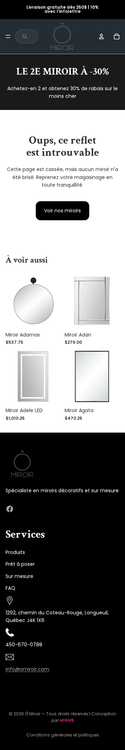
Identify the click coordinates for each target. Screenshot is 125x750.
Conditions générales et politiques (62, 735)
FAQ (10, 588)
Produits (15, 552)
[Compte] (101, 36)
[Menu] (8, 36)
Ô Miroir (32, 714)
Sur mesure (19, 575)
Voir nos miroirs (62, 210)
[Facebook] (10, 509)
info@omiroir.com (27, 668)
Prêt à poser (20, 564)
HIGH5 (67, 720)
